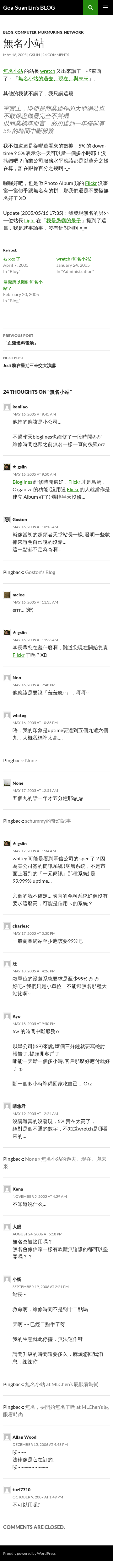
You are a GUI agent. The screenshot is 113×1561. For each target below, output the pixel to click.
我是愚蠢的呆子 (63, 220)
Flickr (91, 183)
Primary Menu (105, 7)
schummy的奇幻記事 (48, 821)
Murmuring (50, 32)
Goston (20, 519)
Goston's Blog (40, 572)
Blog (8, 32)
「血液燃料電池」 (20, 339)
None (31, 760)
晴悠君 (19, 1106)
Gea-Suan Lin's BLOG (29, 7)
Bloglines (22, 482)
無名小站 (13, 71)
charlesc (21, 926)
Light (29, 220)
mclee (19, 594)
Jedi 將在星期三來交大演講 (29, 361)
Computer (25, 32)
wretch (47, 71)
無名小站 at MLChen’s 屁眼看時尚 (62, 1384)
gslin (34, 54)
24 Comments (55, 54)
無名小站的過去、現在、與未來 (53, 78)
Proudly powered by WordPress (29, 1553)
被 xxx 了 (11, 258)
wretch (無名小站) (73, 258)
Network (74, 32)
